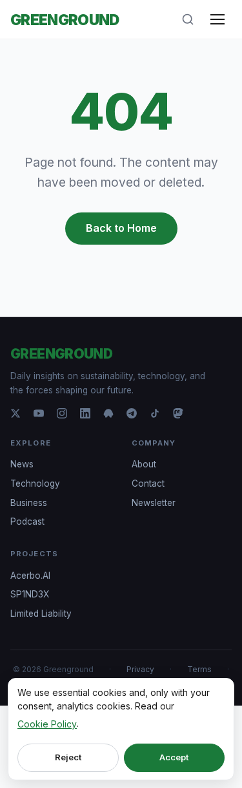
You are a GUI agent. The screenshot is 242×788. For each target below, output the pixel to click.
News (22, 464)
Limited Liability (41, 613)
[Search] (188, 19)
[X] (15, 413)
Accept (173, 757)
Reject (68, 757)
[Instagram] (62, 413)
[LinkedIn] (85, 413)
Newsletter (154, 503)
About (144, 464)
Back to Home (121, 227)
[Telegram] (131, 413)
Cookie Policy (47, 723)
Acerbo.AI (30, 575)
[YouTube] (39, 413)
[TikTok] (155, 413)
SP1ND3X (29, 594)
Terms (199, 669)
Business (28, 503)
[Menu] (217, 19)
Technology (35, 483)
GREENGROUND (64, 19)
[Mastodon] (178, 413)
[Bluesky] (108, 413)
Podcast (27, 521)
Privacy (140, 669)
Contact (148, 483)
